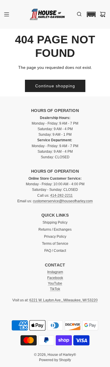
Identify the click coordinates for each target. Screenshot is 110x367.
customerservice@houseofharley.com (63, 201)
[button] (90, 14)
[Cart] (102, 14)
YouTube (55, 283)
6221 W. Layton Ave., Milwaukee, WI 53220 (63, 300)
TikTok (55, 289)
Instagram (55, 272)
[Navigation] (6, 14)
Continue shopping (55, 86)
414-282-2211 (61, 195)
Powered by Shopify (55, 360)
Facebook (55, 278)
